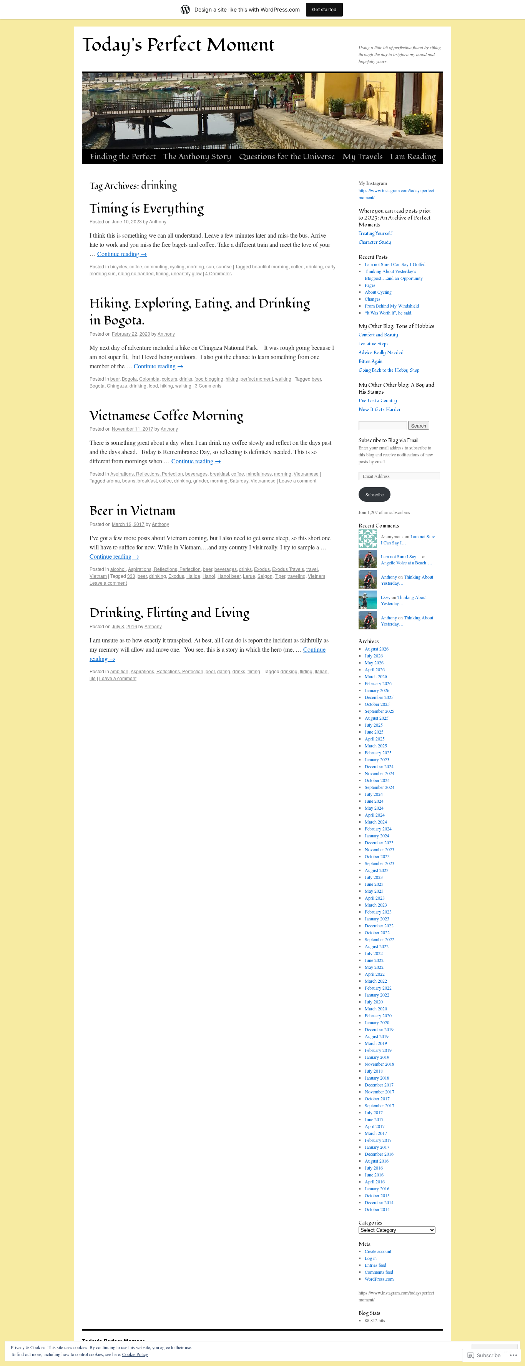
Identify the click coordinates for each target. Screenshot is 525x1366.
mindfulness (259, 473)
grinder (200, 480)
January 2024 (377, 835)
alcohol (118, 569)
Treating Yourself (375, 233)
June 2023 (374, 884)
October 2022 (377, 932)
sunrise (224, 266)
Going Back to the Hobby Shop (389, 370)
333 (131, 575)
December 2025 (379, 697)
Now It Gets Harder (380, 409)
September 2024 (379, 787)
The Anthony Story (197, 156)
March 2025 (376, 745)
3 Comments (208, 385)
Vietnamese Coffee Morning (166, 416)
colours (169, 378)
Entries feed (375, 1265)
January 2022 (377, 995)
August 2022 (377, 946)
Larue (249, 575)
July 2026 (374, 655)
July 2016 (374, 1168)
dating (223, 671)
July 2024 (374, 794)
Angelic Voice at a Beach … (406, 562)
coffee (136, 266)
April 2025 (375, 738)
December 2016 (379, 1154)
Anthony (157, 221)
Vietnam (98, 575)
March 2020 (376, 1008)
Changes (372, 299)
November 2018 (379, 1064)
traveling (296, 575)
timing (162, 273)
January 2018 (377, 1078)
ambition (119, 671)
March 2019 (376, 1043)
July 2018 (374, 1071)
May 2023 (374, 891)
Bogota (129, 378)
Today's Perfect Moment (178, 45)
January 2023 (377, 918)
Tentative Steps (374, 344)
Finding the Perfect (123, 156)
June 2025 (374, 732)
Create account (378, 1251)
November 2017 (379, 1091)
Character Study (375, 242)
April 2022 (375, 974)
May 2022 (374, 967)
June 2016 (374, 1174)
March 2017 (376, 1133)
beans (128, 480)
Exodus (262, 569)
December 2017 (379, 1084)
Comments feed (379, 1272)
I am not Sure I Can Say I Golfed (395, 264)
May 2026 (374, 662)
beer (115, 378)
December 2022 (379, 925)
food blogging (208, 378)
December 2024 (379, 766)
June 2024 (374, 801)
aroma (113, 480)
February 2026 (378, 683)
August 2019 (377, 1036)
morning (195, 266)
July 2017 (374, 1112)
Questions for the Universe (287, 156)
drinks (185, 378)
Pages (370, 285)
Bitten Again (370, 361)
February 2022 (378, 988)
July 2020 (374, 1001)
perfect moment (257, 378)
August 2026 (377, 649)
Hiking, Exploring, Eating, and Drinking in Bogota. (200, 311)
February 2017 (378, 1140)
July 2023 (374, 877)
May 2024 (374, 808)
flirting (254, 671)
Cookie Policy (135, 1354)
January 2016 (377, 1188)
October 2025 (377, 704)
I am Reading (413, 156)
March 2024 (376, 822)
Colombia (149, 378)
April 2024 (375, 815)
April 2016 (375, 1181)
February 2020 (378, 1015)
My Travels (362, 156)
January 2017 (377, 1147)
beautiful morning (270, 266)
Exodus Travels (288, 569)
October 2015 (377, 1195)
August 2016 (377, 1161)
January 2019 (377, 1057)
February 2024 (378, 828)
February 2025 (378, 752)
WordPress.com (379, 1279)
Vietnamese (306, 473)
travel (312, 569)
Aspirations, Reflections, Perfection (146, 473)
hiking (232, 378)
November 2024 (379, 773)
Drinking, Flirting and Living (169, 613)
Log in (371, 1258)
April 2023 (375, 898)
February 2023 (378, 911)
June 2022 (374, 960)
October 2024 (377, 780)
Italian (321, 671)
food (153, 385)
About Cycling (378, 292)
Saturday (239, 480)
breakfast (219, 473)
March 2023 (376, 905)
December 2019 (379, 1029)
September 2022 (379, 939)
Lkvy (385, 597)
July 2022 (374, 953)
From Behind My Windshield (392, 306)
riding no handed (136, 273)
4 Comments (218, 273)
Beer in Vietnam (133, 511)
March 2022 (376, 981)
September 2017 (379, 1105)
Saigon (265, 575)
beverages (196, 473)
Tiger (280, 575)
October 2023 (377, 856)
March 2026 (376, 676)
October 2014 (377, 1209)
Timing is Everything (147, 209)
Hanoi (209, 575)
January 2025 (377, 759)
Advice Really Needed (381, 352)
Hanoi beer (229, 575)
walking (283, 378)
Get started (324, 9)
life (93, 678)
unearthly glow (186, 273)
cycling (177, 266)
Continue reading (122, 254)
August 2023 (377, 870)
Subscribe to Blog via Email (389, 440)
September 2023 (379, 863)
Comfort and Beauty (378, 335)
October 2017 (377, 1098)
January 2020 (377, 1022)
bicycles (118, 266)
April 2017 (375, 1126)
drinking (314, 266)
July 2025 (374, 725)
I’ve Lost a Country (378, 401)
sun (210, 266)
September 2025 (379, 711)
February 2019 (378, 1050)
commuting (156, 266)
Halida (193, 575)
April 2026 (375, 669)
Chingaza (117, 385)
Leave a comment (297, 480)
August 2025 (377, 718)
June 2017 (374, 1119)
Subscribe (375, 494)
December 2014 (379, 1202)
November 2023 (379, 849)
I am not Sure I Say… (401, 556)
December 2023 (379, 842)
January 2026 (377, 690)
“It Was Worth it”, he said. (388, 312)
